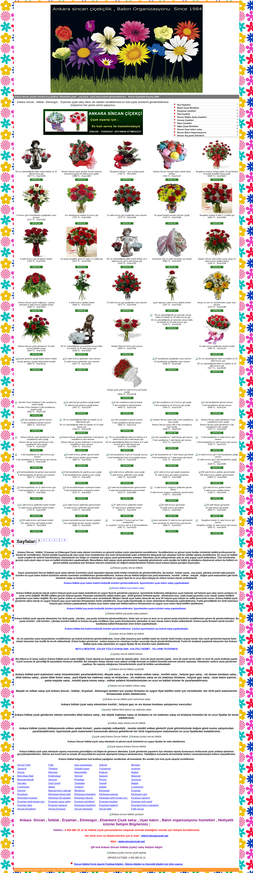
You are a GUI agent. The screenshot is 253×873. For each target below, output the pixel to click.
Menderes (79, 790)
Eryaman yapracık (140, 798)
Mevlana (135, 765)
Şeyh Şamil (54, 783)
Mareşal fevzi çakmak (59, 790)
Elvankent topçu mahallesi (145, 805)
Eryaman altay (24, 805)
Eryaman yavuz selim (59, 801)
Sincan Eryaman (57, 809)
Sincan (21, 772)
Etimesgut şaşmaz (108, 794)
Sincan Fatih (23, 765)
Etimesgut (104, 790)
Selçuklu (21, 783)
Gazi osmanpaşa (83, 765)
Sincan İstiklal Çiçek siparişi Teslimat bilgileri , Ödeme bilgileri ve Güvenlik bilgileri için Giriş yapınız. (128, 864)
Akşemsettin (80, 772)
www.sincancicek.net (131, 841)
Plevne (102, 779)
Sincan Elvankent (26, 809)
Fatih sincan (137, 809)
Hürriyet (78, 776)
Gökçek (103, 765)
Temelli (103, 783)
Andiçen (103, 772)
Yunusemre (105, 768)
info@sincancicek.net (154, 835)
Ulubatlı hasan (81, 768)
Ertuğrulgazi (54, 776)
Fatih (51, 765)
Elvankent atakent (108, 805)
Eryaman (136, 790)
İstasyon (103, 776)
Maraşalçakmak (25, 779)
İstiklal (51, 787)
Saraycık (21, 768)
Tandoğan (79, 783)
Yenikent (78, 787)
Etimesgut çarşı (139, 794)
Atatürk (134, 772)
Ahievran (53, 772)
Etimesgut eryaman (27, 798)
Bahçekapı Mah (25, 776)
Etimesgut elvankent (84, 794)
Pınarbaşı (79, 779)
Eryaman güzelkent (84, 801)
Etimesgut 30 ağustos (59, 798)
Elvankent (22, 794)
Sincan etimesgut (83, 809)
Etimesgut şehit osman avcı (113, 798)
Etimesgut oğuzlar (83, 798)
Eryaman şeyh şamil (141, 801)
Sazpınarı (136, 779)
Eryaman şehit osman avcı (31, 801)
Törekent (53, 768)
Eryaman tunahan (108, 801)
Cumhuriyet (23, 787)
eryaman (135, 768)
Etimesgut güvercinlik (59, 794)
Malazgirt (136, 776)
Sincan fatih (105, 809)
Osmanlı (52, 779)
